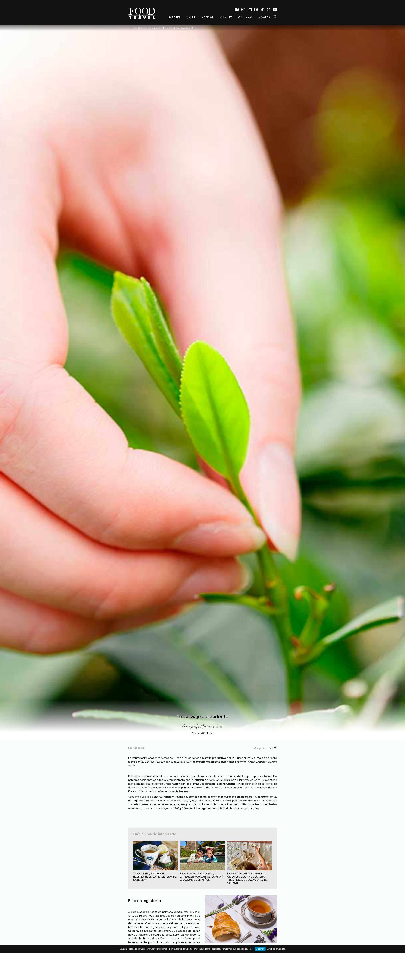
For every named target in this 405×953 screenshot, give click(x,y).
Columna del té (158, 28)
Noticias (207, 17)
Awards (264, 17)
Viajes (191, 17)
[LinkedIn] (250, 10)
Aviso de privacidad (276, 949)
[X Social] (269, 10)
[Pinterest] (256, 10)
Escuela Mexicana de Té (206, 726)
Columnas (245, 17)
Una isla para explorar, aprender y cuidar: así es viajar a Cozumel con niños (202, 876)
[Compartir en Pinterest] (275, 748)
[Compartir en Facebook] (272, 748)
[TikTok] (262, 10)
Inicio (133, 28)
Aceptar (260, 949)
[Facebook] (237, 10)
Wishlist (226, 17)
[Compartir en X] (269, 748)
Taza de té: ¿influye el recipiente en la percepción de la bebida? (155, 876)
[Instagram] (243, 10)
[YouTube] (275, 10)
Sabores (174, 17)
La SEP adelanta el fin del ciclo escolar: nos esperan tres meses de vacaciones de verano (247, 878)
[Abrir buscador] (275, 16)
